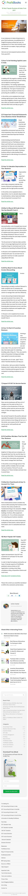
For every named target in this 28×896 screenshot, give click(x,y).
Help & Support (4, 866)
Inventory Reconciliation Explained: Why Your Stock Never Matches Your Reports (18, 670)
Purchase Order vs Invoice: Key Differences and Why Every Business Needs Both (18, 661)
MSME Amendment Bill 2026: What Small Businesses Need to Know (15, 635)
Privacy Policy (4, 879)
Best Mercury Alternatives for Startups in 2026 (17, 642)
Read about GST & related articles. (11, 576)
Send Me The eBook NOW (11, 791)
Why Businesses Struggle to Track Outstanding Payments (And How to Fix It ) (18, 680)
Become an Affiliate (5, 863)
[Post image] (1, 633)
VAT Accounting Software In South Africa (11, 815)
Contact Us (4, 888)
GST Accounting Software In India (9, 806)
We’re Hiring (4, 885)
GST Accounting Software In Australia (10, 809)
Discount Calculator (6, 839)
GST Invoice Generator (6, 833)
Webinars (3, 857)
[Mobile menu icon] (26, 2)
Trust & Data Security (6, 873)
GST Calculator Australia (7, 827)
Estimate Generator (6, 842)
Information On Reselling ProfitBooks (10, 818)
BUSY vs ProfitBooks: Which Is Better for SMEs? (12, 718)
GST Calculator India (6, 824)
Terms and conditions (6, 876)
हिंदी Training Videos (5, 860)
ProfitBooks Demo (5, 848)
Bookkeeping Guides (6, 854)
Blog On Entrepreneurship (7, 851)
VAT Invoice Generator (6, 836)
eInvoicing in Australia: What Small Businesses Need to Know (13, 707)
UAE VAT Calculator (6, 830)
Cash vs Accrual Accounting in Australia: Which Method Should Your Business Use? (14, 711)
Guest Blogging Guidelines (7, 882)
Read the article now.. (7, 108)
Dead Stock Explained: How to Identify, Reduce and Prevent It (18, 651)
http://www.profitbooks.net (16, 606)
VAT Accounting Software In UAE (9, 812)
